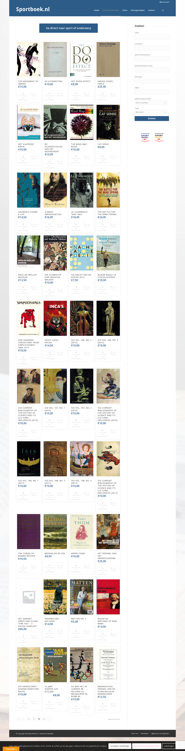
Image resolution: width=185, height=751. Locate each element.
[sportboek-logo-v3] (33, 10)
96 (44, 719)
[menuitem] (163, 2)
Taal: (137, 108)
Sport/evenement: (142, 54)
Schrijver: (139, 43)
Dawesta (50, 734)
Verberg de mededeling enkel (146, 746)
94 (34, 719)
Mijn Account (164, 2)
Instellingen (169, 746)
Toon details (34, 95)
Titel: (137, 32)
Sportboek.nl (33, 734)
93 (29, 719)
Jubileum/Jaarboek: (143, 98)
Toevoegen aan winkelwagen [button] (23, 98)
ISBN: (137, 87)
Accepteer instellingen (120, 746)
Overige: (138, 76)
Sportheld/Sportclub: (144, 65)
